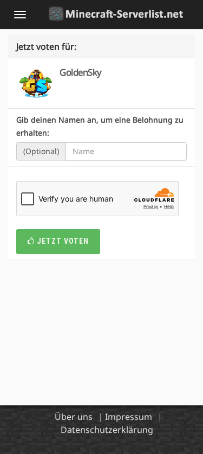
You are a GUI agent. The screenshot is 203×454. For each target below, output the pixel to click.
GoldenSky (81, 72)
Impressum (128, 417)
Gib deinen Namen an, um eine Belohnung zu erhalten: (100, 126)
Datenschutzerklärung (107, 430)
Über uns (74, 417)
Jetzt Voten (62, 241)
